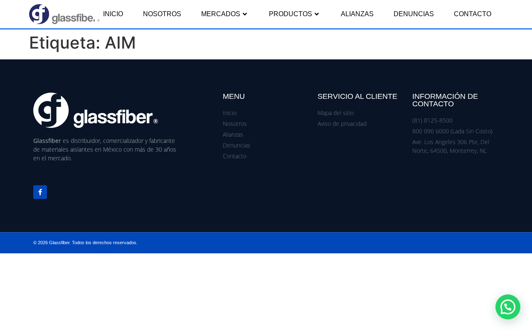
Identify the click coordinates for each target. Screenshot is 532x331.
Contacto (472, 13)
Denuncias (414, 13)
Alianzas (357, 13)
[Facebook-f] (40, 192)
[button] (507, 306)
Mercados (220, 13)
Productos (290, 13)
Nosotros (162, 13)
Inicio (113, 13)
